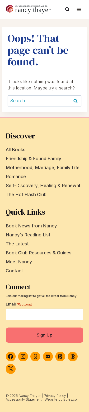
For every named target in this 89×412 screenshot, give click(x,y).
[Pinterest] (60, 357)
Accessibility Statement (24, 399)
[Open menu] (78, 9)
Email (19, 304)
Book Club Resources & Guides (38, 253)
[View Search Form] (67, 9)
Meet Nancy (19, 262)
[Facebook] (11, 357)
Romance (16, 176)
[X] (11, 369)
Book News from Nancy (31, 226)
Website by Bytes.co (61, 399)
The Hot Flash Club (26, 194)
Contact (14, 271)
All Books (15, 149)
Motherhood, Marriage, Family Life (43, 167)
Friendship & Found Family (33, 158)
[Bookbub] (48, 357)
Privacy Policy (55, 396)
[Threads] (73, 357)
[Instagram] (23, 357)
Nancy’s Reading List (28, 235)
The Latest (17, 244)
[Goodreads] (35, 357)
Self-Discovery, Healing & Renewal (43, 185)
